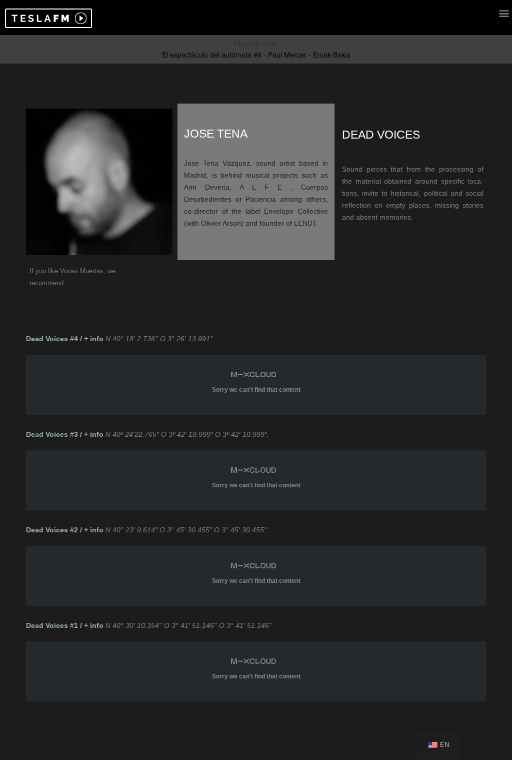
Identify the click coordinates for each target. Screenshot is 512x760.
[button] (38, 18)
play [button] (79, 18)
